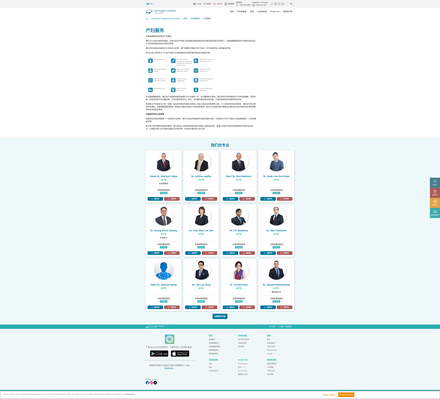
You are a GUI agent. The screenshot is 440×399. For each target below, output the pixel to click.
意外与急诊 (271, 346)
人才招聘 (280, 326)
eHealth (270, 354)
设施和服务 (195, 18)
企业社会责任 (213, 371)
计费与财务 (271, 371)
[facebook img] (272, 4)
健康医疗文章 (243, 374)
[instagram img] (276, 4)
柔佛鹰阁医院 (213, 350)
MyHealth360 (272, 350)
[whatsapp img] (283, 4)
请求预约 (220, 4)
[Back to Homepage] (147, 18)
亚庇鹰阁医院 (213, 343)
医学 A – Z (241, 367)
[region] (220, 395)
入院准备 (270, 367)
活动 (210, 363)
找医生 (209, 4)
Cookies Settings (329, 395)
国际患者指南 (272, 363)
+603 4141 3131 (261, 5)
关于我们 (272, 326)
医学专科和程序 (243, 339)
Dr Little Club (242, 371)
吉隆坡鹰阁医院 (214, 346)
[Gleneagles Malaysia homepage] (161, 11)
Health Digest (243, 363)
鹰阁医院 (212, 339)
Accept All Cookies (346, 395)
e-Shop (199, 4)
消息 (210, 367)
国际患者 (231, 4)
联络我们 (289, 326)
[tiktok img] (279, 4)
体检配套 (241, 346)
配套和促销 (242, 343)
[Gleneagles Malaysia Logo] (155, 326)
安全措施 (270, 374)
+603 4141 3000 (245, 5)
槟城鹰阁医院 (213, 354)
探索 (185, 18)
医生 (268, 339)
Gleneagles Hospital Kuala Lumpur (165, 18)
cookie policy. (130, 394)
